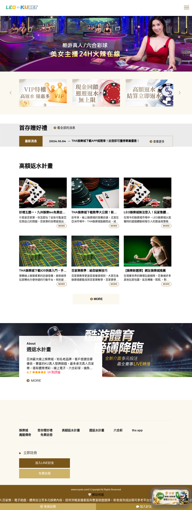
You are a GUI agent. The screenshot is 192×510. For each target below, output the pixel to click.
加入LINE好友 (44, 462)
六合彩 (118, 430)
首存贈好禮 (45, 430)
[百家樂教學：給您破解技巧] (95, 251)
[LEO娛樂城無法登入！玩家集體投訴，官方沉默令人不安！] (147, 193)
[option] (43, 93)
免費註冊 (46, 434)
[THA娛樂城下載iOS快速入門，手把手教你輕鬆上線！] (43, 251)
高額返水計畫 (71, 430)
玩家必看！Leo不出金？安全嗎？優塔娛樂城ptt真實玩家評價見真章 (114, 140)
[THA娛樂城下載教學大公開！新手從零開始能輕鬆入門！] (95, 193)
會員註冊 (49, 506)
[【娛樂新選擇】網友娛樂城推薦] (147, 251)
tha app (137, 430)
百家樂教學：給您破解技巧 (89, 270)
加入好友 (145, 506)
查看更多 (158, 141)
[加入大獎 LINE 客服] (171, 497)
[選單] (186, 8)
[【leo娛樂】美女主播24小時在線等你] (96, 44)
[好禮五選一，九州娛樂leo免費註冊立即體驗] (43, 193)
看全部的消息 (66, 127)
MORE (61, 226)
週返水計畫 (96, 430)
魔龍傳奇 (25, 434)
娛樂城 (23, 430)
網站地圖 (98, 494)
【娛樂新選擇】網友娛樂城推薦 (145, 270)
